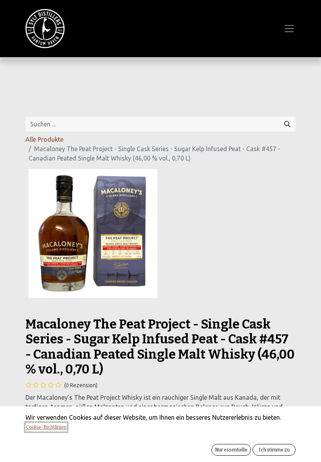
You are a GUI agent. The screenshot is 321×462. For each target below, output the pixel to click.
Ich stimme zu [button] (274, 450)
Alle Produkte (44, 139)
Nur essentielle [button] (231, 450)
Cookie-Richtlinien (46, 427)
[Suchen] (287, 124)
